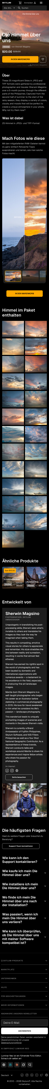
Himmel (16, 14)
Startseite (6, 14)
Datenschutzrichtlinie (11, 1042)
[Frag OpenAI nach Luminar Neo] (4, 1065)
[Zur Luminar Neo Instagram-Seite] (27, 1075)
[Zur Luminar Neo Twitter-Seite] (41, 1075)
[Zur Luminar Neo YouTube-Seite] (36, 1075)
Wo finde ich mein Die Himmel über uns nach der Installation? (24, 901)
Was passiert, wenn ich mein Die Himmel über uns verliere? (24, 918)
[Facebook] (7, 770)
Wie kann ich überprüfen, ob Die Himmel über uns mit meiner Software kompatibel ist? (24, 937)
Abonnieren (24, 1031)
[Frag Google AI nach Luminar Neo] (30, 1065)
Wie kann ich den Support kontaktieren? (24, 860)
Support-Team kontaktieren (21, 846)
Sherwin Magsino (22, 46)
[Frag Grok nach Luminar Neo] (23, 1065)
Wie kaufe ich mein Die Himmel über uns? (24, 873)
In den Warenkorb (20, 59)
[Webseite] (17, 770)
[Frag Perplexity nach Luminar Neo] (10, 1065)
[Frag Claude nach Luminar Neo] (17, 1065)
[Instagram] (12, 770)
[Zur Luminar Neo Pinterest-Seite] (46, 1075)
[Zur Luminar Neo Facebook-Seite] (22, 1075)
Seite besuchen (19, 777)
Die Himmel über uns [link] (30, 14)
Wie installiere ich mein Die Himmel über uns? (24, 886)
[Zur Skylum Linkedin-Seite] (31, 1075)
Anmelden (30, 2)
